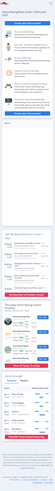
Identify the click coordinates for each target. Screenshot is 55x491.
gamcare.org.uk (28, 468)
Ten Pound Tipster (21, 346)
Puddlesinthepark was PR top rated (28, 288)
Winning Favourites (21, 331)
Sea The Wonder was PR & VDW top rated (26, 276)
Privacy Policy (14, 480)
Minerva (15, 411)
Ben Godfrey (31, 258)
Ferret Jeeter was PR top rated (26, 253)
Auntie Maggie (18, 403)
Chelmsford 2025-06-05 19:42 (24, 268)
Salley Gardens (18, 420)
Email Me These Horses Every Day (26, 436)
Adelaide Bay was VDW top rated (27, 243)
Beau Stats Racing (20, 358)
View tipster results (19, 319)
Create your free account (27, 23)
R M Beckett (20, 283)
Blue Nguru (16, 429)
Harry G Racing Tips (21, 316)
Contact (44, 480)
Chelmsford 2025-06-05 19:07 (24, 280)
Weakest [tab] (24, 380)
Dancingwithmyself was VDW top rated (27, 264)
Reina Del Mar (18, 394)
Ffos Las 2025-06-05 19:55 (23, 256)
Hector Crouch (30, 270)
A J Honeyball (20, 258)
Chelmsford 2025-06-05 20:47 (24, 246)
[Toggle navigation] (51, 3)
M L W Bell (19, 270)
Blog (51, 480)
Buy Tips (43, 317)
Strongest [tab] (11, 380)
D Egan (33, 248)
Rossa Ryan (30, 283)
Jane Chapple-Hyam (23, 248)
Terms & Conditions (31, 480)
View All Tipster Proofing (26, 365)
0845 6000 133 (46, 465)
